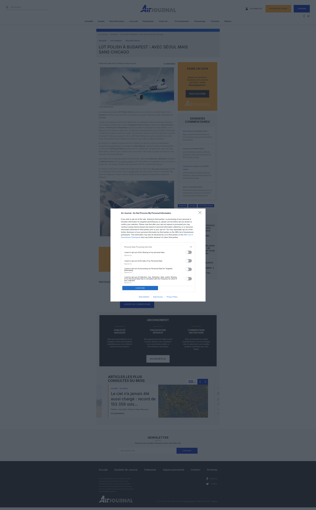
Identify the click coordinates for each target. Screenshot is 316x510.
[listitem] (158, 247)
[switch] (188, 252)
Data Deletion (144, 297)
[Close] (200, 213)
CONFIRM (140, 288)
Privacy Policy (172, 297)
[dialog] (158, 255)
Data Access (158, 297)
